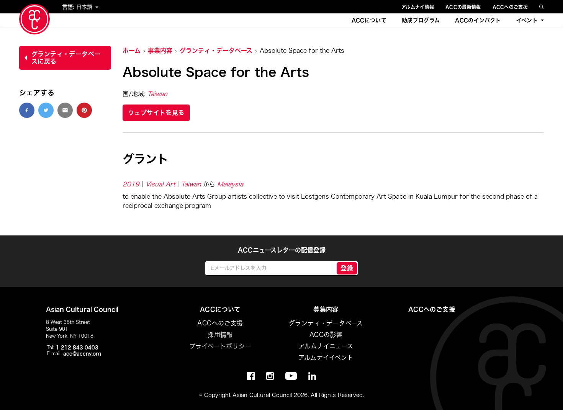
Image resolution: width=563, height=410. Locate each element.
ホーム (132, 50)
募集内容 (326, 309)
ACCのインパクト (478, 20)
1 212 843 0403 (77, 347)
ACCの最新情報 (463, 7)
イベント (527, 20)
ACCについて (369, 20)
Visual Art (160, 184)
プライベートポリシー (220, 346)
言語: (69, 7)
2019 (131, 184)
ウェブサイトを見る (156, 112)
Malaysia (230, 184)
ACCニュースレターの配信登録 (282, 250)
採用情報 (220, 335)
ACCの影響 (325, 335)
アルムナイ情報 (417, 7)
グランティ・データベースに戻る (65, 57)
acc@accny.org (82, 353)
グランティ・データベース (216, 50)
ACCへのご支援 (510, 7)
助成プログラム (421, 20)
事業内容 (160, 50)
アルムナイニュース (326, 346)
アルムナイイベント (326, 357)
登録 (346, 268)
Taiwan (157, 94)
